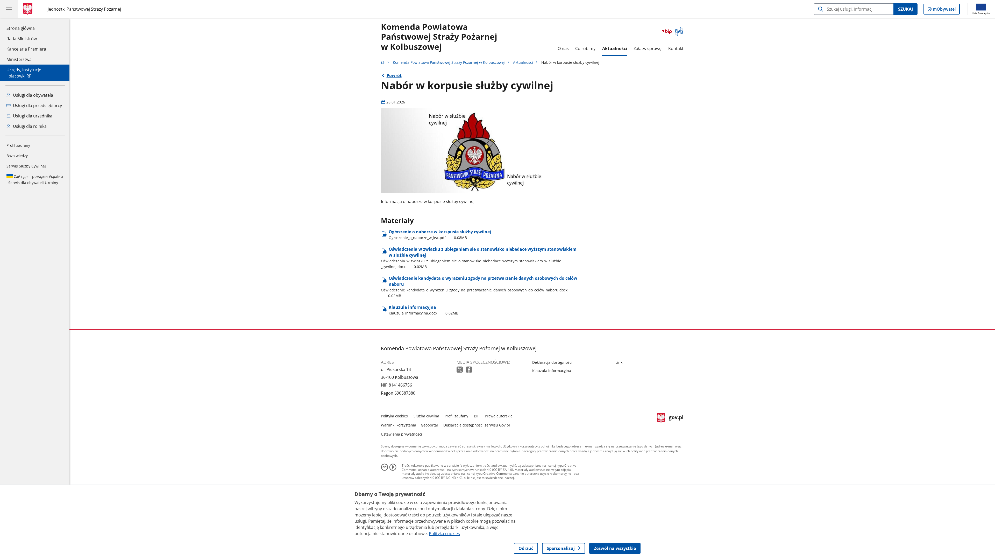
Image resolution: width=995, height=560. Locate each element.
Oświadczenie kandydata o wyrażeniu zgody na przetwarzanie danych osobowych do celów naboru (479, 286)
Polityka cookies (394, 416)
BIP (476, 416)
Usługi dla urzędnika (32, 116)
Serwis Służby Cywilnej (26, 166)
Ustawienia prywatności (401, 434)
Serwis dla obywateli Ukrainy (34, 179)
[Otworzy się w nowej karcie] (460, 369)
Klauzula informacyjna (423, 310)
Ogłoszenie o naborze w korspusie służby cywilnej (440, 234)
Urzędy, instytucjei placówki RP (23, 73)
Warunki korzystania (398, 425)
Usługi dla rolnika (29, 126)
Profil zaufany (18, 145)
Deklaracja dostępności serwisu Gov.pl (476, 425)
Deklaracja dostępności (552, 362)
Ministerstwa (19, 59)
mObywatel (944, 10)
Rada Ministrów (21, 38)
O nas (563, 48)
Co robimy (585, 48)
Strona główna (26, 28)
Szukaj (905, 9)
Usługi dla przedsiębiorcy (37, 105)
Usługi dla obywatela (32, 95)
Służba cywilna (426, 416)
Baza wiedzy (17, 155)
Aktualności (614, 48)
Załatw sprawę (648, 48)
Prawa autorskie (499, 416)
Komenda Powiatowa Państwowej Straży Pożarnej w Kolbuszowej (439, 37)
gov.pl (676, 424)
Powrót (394, 75)
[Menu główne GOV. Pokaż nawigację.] (9, 9)
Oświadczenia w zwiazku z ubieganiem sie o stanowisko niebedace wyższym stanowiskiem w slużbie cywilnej (479, 257)
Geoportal (429, 425)
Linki (619, 362)
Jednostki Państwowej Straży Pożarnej (84, 9)
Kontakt (676, 48)
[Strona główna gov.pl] (28, 9)
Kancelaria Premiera (26, 49)
